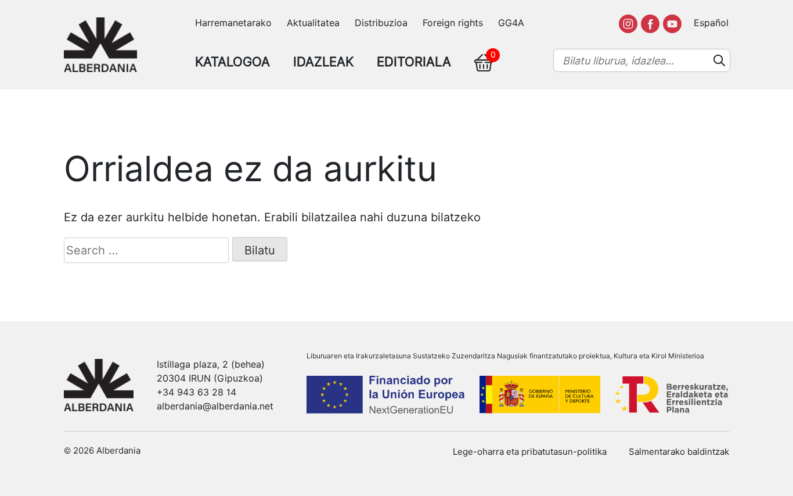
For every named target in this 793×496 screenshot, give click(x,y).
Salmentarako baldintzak (679, 452)
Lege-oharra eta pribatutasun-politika (530, 452)
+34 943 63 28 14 (196, 392)
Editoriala (414, 61)
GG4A (511, 22)
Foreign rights (453, 22)
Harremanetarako (233, 22)
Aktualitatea (313, 22)
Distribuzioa (381, 22)
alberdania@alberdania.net (215, 406)
